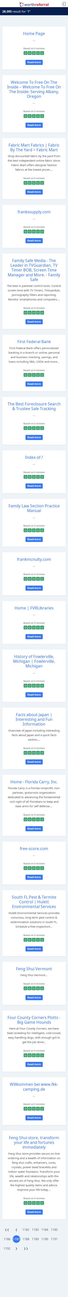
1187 (16, 1239)
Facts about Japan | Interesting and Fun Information (34, 719)
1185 (54, 1230)
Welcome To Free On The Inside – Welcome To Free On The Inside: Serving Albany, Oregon (34, 89)
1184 (44, 1230)
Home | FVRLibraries (34, 608)
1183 (35, 1230)
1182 (25, 1230)
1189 (35, 1239)
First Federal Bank (34, 341)
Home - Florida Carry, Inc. (34, 781)
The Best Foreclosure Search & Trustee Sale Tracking (34, 406)
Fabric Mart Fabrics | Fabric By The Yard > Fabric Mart (34, 147)
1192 (7, 1248)
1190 (44, 1239)
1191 (54, 1239)
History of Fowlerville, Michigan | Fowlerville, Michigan (34, 661)
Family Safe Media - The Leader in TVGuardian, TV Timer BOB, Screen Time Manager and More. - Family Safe (34, 270)
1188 (25, 1239)
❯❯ (26, 1248)
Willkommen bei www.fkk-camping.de (34, 1087)
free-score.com (34, 848)
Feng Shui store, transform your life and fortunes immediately (34, 1142)
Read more (34, 62)
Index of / (34, 457)
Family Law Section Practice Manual (34, 508)
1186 (7, 1239)
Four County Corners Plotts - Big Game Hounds (34, 1020)
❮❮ (7, 1229)
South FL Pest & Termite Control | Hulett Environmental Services (34, 901)
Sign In (64, 4)
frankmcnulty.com (34, 559)
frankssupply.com (34, 211)
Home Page (34, 33)
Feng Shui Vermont (34, 968)
